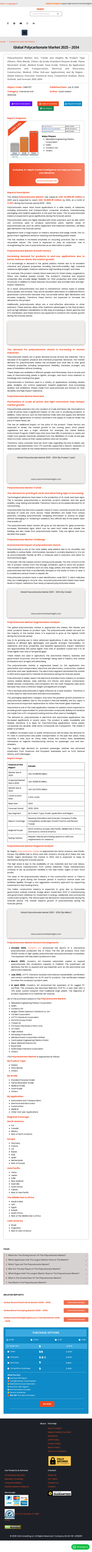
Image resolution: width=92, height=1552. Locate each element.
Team (12, 1351)
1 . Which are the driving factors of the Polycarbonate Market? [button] (36, 1255)
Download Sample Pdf (47, 181)
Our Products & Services (16, 1470)
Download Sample (76, 1302)
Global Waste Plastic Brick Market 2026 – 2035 (27, 1302)
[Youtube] (21, 23)
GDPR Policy (53, 1439)
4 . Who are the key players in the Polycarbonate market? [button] (33, 1269)
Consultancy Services (15, 1475)
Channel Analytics (13, 1482)
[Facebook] (8, 23)
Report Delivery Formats (59, 1432)
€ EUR (35, 1339)
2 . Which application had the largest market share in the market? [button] (37, 1259)
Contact (52, 1470)
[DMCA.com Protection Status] (24, 1527)
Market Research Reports (17, 1486)
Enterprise (14, 1357)
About (43, 1423)
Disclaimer (53, 1436)
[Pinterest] (14, 23)
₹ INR (84, 1339)
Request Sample (74, 104)
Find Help (52, 1423)
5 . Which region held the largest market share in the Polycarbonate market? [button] (42, 1273)
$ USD (11, 1339)
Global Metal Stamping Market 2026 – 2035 (26, 1310)
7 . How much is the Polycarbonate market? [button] (26, 1282)
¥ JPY (60, 1339)
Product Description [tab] (22, 104)
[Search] (58, 14)
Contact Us (53, 1482)
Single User (14, 1346)
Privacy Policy (54, 1443)
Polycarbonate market (29, 851)
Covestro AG (34, 948)
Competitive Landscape (20, 1368)
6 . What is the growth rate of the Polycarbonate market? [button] (33, 1278)
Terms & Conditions (57, 1451)
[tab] (46, 1255)
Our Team (52, 1479)
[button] (24, 32)
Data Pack (14, 1363)
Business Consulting (14, 1479)
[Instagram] (27, 23)
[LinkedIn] (34, 23)
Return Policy (54, 1447)
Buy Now (47, 1404)
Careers (51, 1486)
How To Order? (55, 1428)
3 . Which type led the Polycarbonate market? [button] (28, 1264)
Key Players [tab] (47, 108)
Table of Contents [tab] (49, 104)
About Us (52, 1475)
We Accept (10, 1492)
